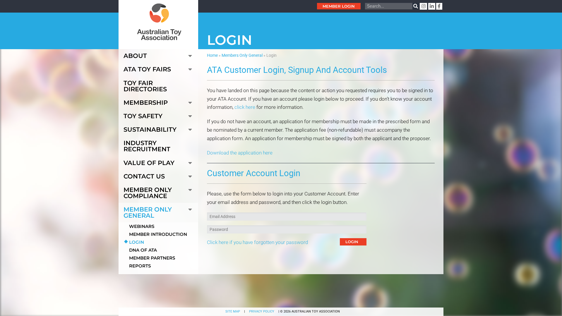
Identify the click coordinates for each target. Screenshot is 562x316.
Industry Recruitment (147, 146)
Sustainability (150, 129)
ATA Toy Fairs (147, 69)
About (135, 55)
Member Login (339, 6)
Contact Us (144, 176)
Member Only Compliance (148, 193)
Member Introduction (158, 234)
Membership (146, 102)
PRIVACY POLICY (261, 311)
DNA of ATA (143, 250)
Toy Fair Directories (145, 86)
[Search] (415, 6)
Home (212, 55)
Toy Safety (143, 116)
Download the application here (240, 153)
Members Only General (242, 55)
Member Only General (148, 212)
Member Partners (152, 258)
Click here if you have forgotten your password (257, 242)
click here (244, 107)
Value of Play (149, 162)
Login (136, 242)
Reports (140, 266)
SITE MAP (232, 311)
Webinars (141, 226)
